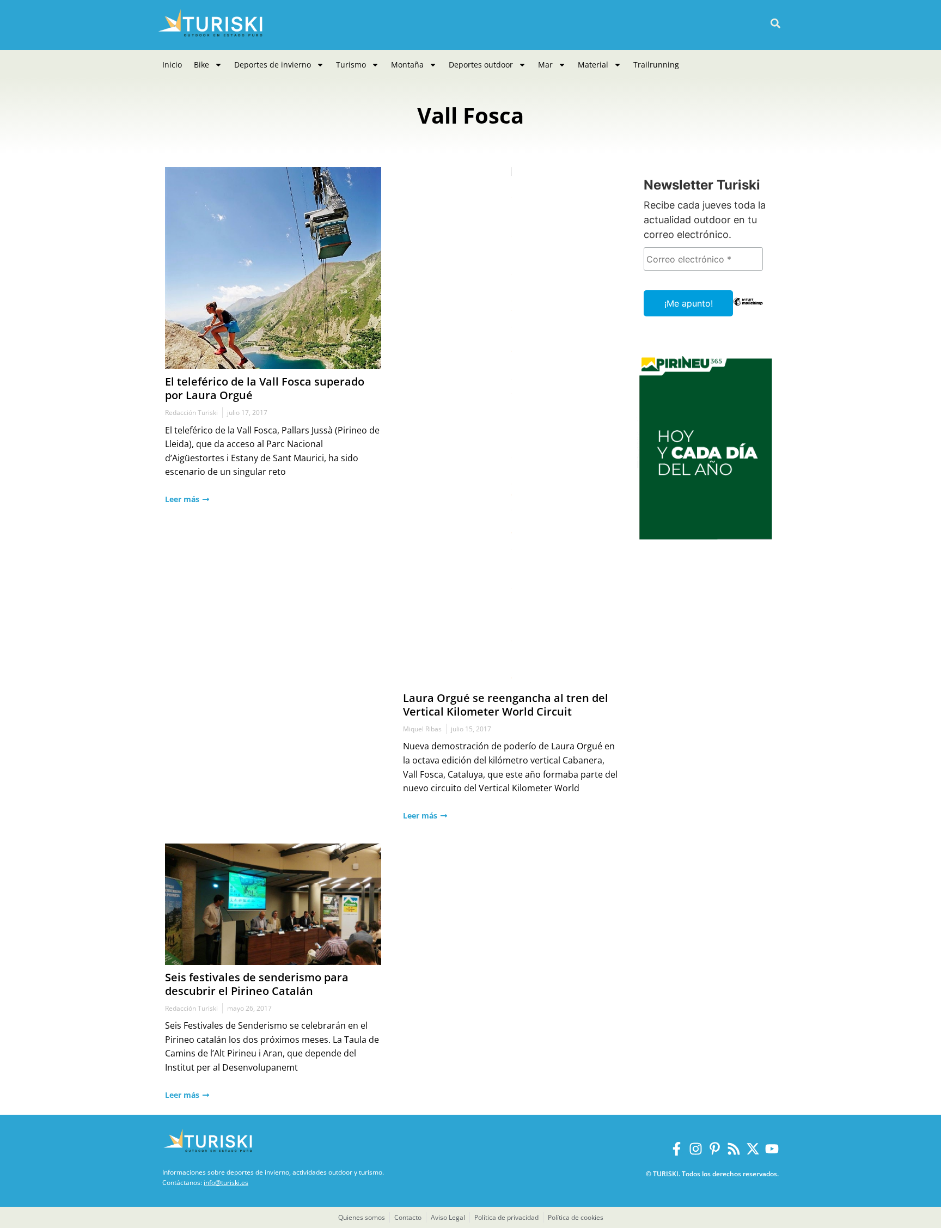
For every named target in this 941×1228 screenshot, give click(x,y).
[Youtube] (772, 1149)
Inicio (172, 64)
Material (593, 64)
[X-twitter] (753, 1149)
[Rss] (734, 1149)
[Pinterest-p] (715, 1149)
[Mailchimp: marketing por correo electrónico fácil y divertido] (748, 309)
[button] (775, 24)
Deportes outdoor (481, 64)
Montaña (407, 64)
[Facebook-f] (676, 1149)
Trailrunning (656, 64)
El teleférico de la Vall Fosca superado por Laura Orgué (264, 388)
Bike (201, 64)
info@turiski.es (226, 1182)
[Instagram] (695, 1149)
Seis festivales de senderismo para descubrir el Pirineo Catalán (257, 984)
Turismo (351, 64)
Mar (545, 64)
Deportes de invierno (272, 64)
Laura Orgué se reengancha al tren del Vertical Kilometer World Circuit (505, 705)
